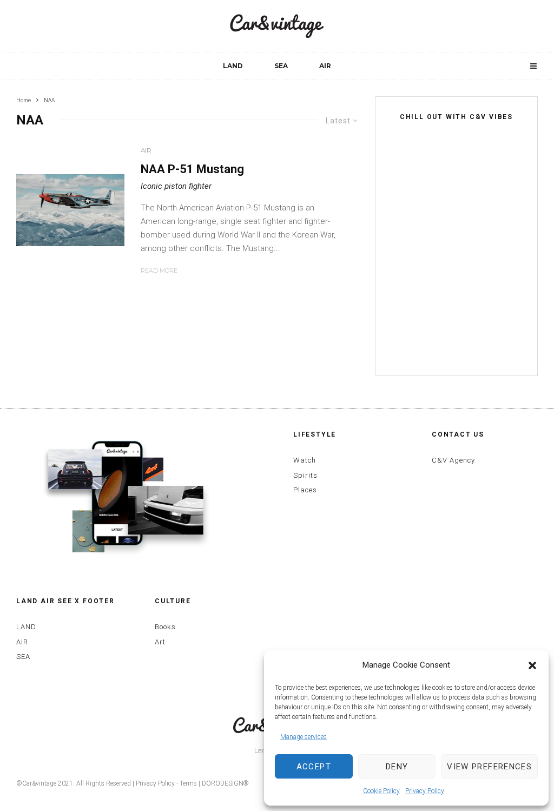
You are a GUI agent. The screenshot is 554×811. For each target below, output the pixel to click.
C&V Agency (453, 460)
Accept (313, 767)
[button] (532, 665)
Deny (397, 767)
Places (305, 490)
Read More (159, 270)
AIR (325, 66)
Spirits (305, 475)
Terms (188, 783)
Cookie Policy (381, 791)
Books (165, 627)
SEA (281, 66)
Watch (304, 460)
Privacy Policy (424, 791)
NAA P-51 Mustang (192, 169)
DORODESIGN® (225, 783)
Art (160, 642)
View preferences (489, 767)
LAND (233, 66)
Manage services (303, 737)
